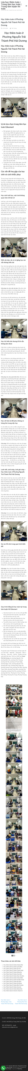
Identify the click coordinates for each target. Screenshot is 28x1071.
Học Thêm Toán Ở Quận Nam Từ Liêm (13, 976)
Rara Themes (8, 1068)
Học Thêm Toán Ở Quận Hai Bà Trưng (13, 979)
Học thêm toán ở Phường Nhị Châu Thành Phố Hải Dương (21, 1001)
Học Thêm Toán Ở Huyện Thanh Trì (13, 990)
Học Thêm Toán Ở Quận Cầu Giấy (12, 974)
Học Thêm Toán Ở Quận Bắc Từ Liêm (13, 985)
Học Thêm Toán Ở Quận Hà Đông (12, 983)
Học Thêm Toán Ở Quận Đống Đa (12, 972)
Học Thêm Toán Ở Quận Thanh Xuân (13, 970)
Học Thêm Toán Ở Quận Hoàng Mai (13, 964)
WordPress (20, 1068)
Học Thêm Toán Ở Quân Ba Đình (12, 981)
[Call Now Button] (3, 1068)
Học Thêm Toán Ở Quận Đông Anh (12, 988)
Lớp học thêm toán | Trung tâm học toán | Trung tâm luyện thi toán (11, 5)
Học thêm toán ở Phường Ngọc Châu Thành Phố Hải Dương (7, 1001)
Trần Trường (14, 28)
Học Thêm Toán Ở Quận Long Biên (12, 966)
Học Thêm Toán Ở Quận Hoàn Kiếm (13, 977)
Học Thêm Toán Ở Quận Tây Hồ (12, 968)
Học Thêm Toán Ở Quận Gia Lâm (12, 987)
